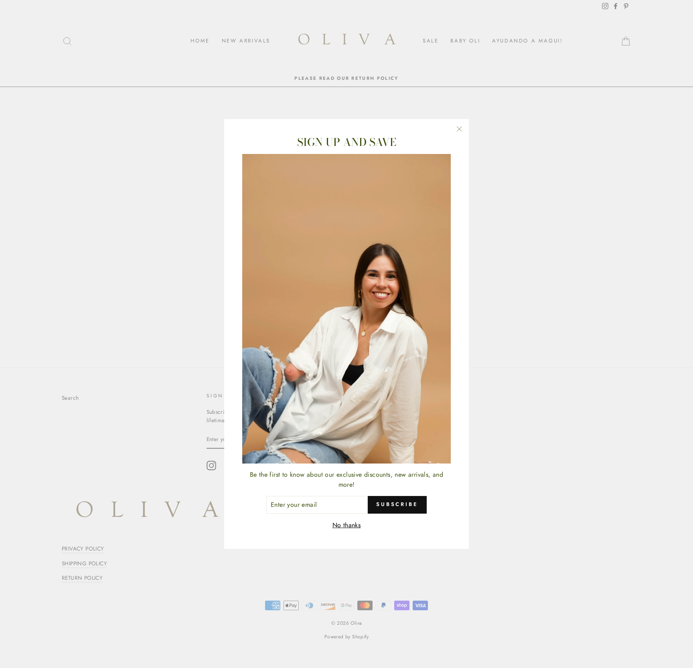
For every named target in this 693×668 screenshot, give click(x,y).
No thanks (346, 525)
